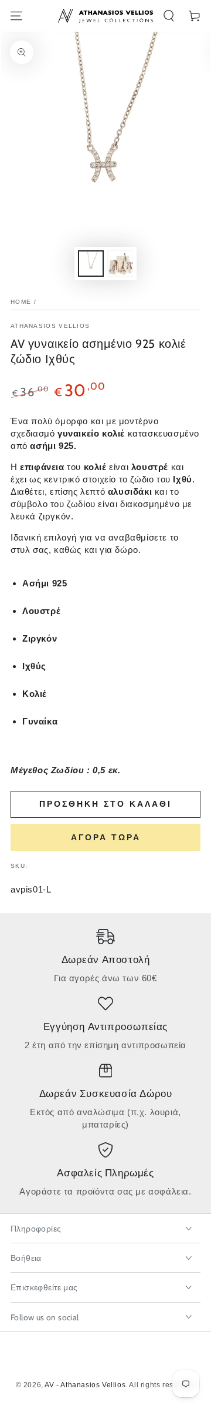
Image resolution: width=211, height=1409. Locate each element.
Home (21, 301)
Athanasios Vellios (50, 326)
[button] (169, 16)
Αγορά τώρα (106, 837)
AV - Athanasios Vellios (85, 1385)
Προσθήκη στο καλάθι (105, 804)
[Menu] (16, 16)
